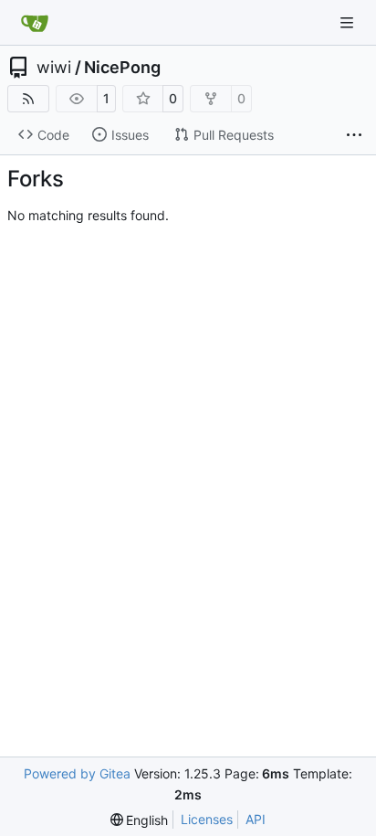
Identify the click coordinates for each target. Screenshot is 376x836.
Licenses (207, 819)
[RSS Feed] (28, 98)
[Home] (34, 22)
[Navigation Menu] (348, 22)
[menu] (139, 820)
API (255, 819)
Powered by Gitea (77, 773)
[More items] (354, 135)
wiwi (54, 67)
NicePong (122, 67)
